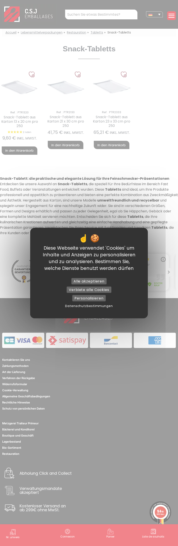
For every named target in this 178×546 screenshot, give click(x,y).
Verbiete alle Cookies (89, 289)
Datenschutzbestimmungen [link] (89, 306)
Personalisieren (89, 298)
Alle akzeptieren (89, 281)
